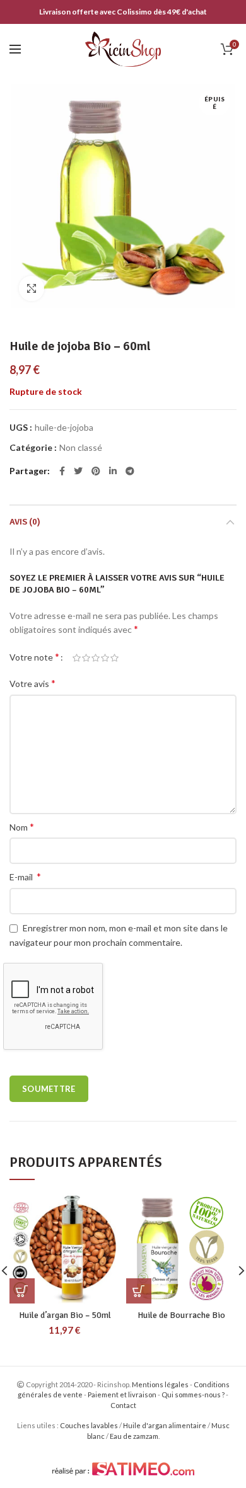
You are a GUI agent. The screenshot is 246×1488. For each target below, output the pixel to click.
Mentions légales (160, 1384)
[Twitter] (78, 471)
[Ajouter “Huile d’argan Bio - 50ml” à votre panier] (22, 1290)
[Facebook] (62, 471)
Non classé (80, 448)
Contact (123, 1405)
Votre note (34, 656)
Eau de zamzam (134, 1436)
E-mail (25, 876)
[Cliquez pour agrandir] (31, 288)
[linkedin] (113, 471)
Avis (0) (24, 521)
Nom (21, 826)
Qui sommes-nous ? (193, 1394)
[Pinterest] (96, 471)
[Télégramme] (130, 471)
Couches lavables (89, 1425)
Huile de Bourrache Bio (181, 1315)
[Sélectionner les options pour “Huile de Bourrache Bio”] (138, 1290)
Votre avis (32, 683)
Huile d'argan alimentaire (164, 1425)
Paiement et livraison (122, 1394)
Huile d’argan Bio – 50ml (65, 1315)
